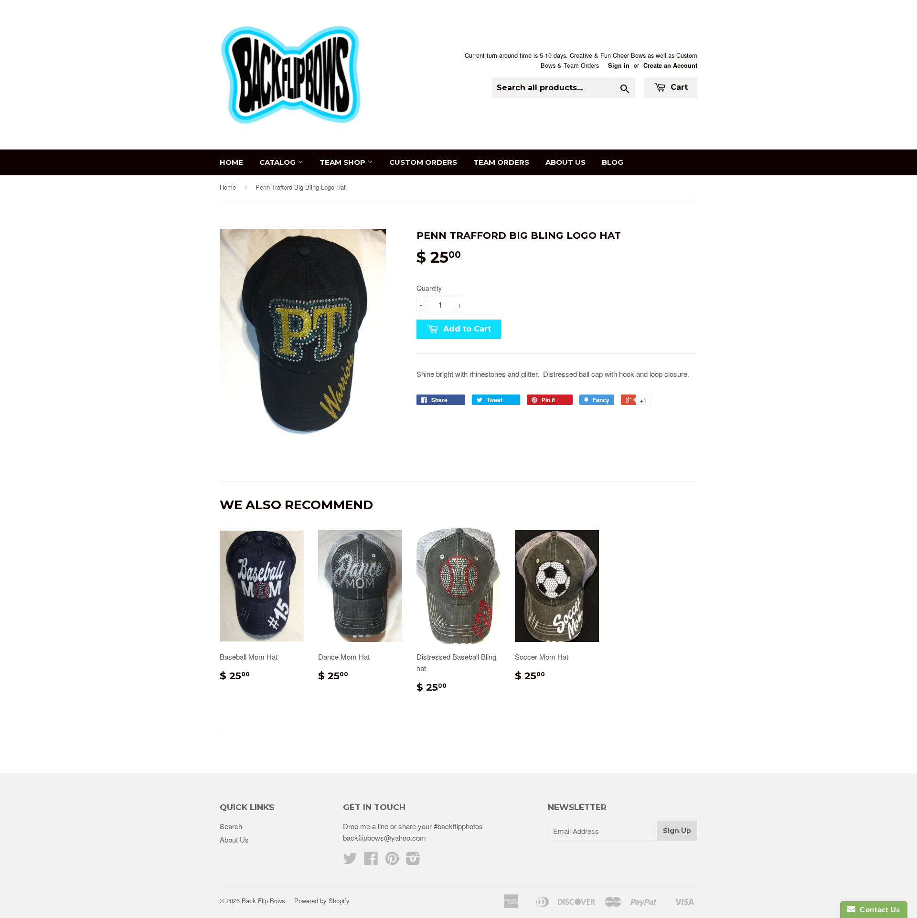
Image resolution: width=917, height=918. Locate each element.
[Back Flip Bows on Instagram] (413, 861)
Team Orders (501, 162)
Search (231, 826)
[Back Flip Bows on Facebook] (371, 861)
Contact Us (877, 910)
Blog (612, 162)
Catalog (278, 162)
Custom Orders (423, 162)
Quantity (429, 288)
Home (231, 162)
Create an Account (670, 65)
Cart (678, 87)
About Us (565, 162)
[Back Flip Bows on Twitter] (350, 861)
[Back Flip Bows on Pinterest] (392, 861)
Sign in (618, 65)
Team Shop (343, 162)
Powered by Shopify (322, 900)
